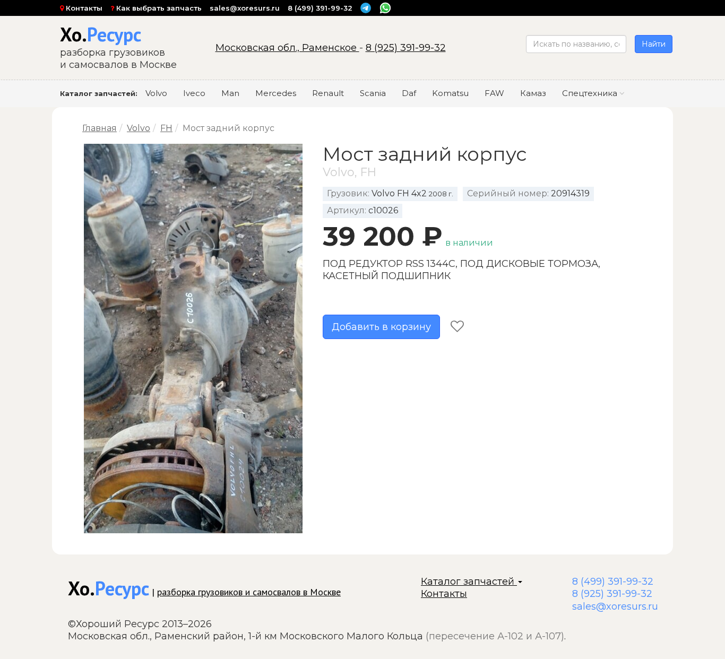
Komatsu (450, 93)
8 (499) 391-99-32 (320, 8)
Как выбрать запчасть (158, 8)
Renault (328, 93)
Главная (99, 128)
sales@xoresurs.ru (245, 8)
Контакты (83, 8)
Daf (409, 93)
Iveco (194, 93)
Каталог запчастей (469, 581)
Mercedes (275, 93)
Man (230, 93)
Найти (654, 44)
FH (166, 128)
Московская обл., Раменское (287, 48)
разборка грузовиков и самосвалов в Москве (249, 592)
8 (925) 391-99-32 (406, 48)
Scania (373, 93)
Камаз (533, 93)
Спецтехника (590, 93)
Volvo (156, 93)
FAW (494, 93)
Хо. (100, 34)
